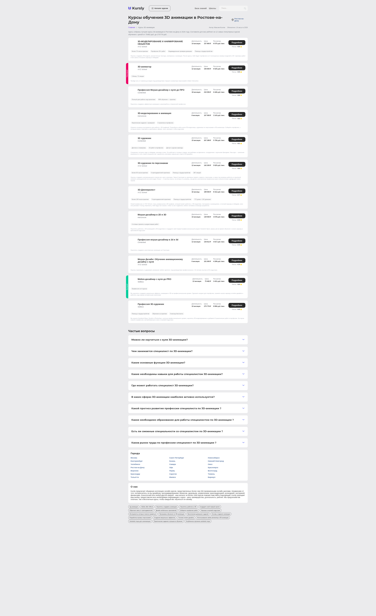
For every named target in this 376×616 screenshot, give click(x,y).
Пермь (172, 471)
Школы (212, 8)
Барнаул (211, 477)
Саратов (173, 474)
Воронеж (134, 471)
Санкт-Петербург (176, 458)
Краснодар (135, 474)
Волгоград (212, 471)
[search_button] (245, 8)
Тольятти (135, 477)
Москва (134, 458)
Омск (210, 464)
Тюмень (211, 474)
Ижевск (172, 477)
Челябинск (135, 464)
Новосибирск (214, 458)
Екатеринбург (137, 461)
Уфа (171, 468)
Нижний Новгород (216, 461)
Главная (131, 27)
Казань (172, 461)
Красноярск (213, 468)
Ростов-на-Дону (138, 468)
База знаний (201, 8)
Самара (172, 464)
